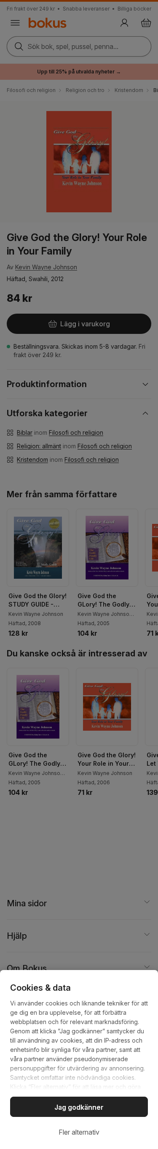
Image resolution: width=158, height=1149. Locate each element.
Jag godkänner (79, 1107)
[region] (79, 1059)
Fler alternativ (79, 1132)
